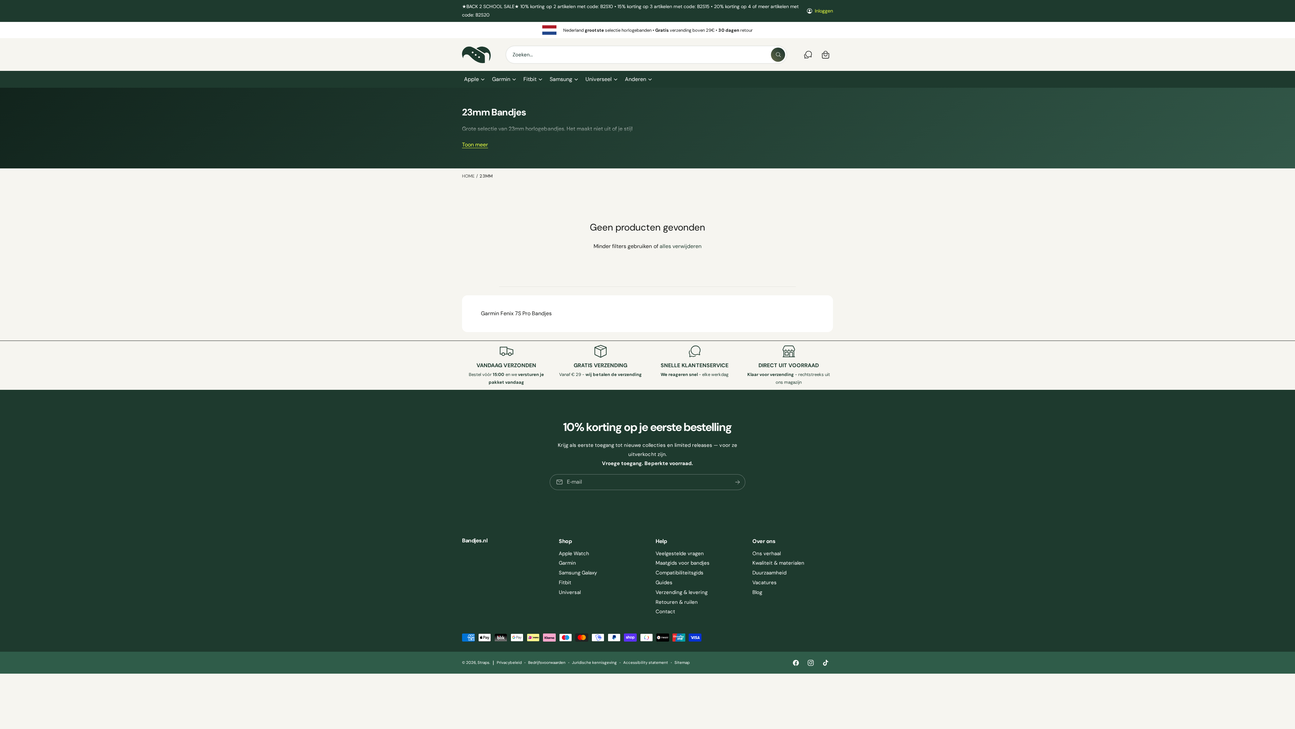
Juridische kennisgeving (594, 662)
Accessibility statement (645, 662)
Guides (664, 582)
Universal (570, 592)
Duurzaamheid (769, 572)
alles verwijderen (680, 246)
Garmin (501, 79)
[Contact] (808, 54)
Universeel (598, 79)
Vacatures (764, 582)
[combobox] (646, 54)
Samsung (561, 79)
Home (468, 176)
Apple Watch (574, 553)
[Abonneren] (737, 482)
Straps (483, 662)
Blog (757, 592)
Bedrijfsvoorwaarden (547, 662)
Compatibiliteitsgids (679, 572)
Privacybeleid (509, 662)
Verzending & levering (682, 592)
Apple (471, 79)
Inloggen (824, 11)
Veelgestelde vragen (680, 553)
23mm (486, 176)
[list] (647, 30)
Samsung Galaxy (578, 572)
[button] (474, 79)
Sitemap (682, 662)
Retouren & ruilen (677, 602)
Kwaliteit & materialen (778, 563)
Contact (665, 611)
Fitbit (530, 79)
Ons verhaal (766, 553)
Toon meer (475, 144)
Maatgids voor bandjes (683, 563)
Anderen (635, 79)
